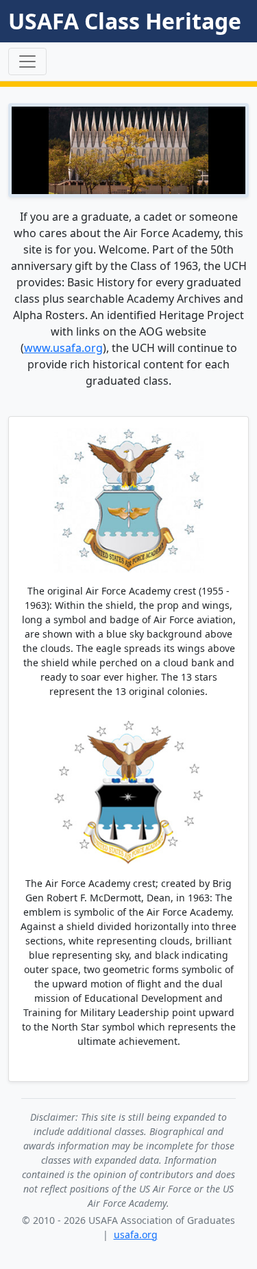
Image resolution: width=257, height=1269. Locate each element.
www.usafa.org (63, 347)
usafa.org (136, 1234)
